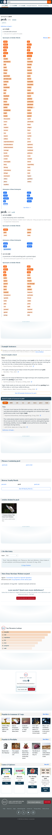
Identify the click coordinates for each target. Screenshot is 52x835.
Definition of (6, 26)
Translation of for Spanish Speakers (19, 578)
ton (23, 402)
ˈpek (3, 23)
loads (5, 402)
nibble (11, 402)
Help (4, 808)
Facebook (19, 812)
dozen (34, 402)
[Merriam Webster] (26, 675)
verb (13, 212)
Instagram (33, 812)
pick (29, 402)
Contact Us (30, 808)
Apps (14, 808)
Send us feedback (39, 351)
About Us (9, 808)
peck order (29, 465)
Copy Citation (27, 565)
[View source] (33, 366)
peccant (3, 484)
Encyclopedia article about (21, 579)
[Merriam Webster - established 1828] (4, 2)
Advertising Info (21, 808)
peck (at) (4, 465)
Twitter (24, 812)
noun (14, 20)
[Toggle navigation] (1, 2)
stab (17, 402)
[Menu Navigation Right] (50, 5)
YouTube (28, 812)
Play (6, 783)
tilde (25, 680)
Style (3, 555)
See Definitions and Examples (25, 683)
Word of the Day (26, 677)
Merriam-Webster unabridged (26, 598)
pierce (40, 402)
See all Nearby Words (25, 489)
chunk (46, 402)
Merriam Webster (4, 802)
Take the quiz (45, 789)
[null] (28, 680)
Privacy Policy (37, 808)
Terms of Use (45, 808)
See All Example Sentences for (25, 393)
